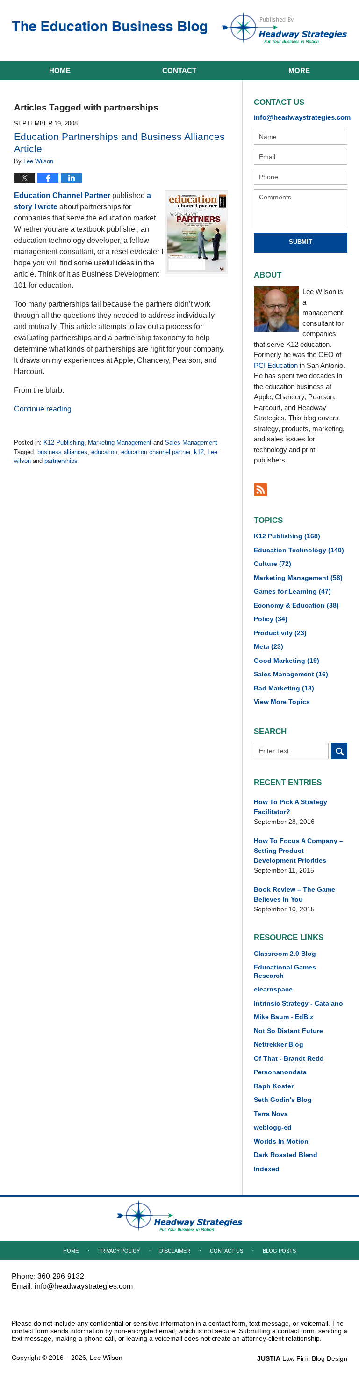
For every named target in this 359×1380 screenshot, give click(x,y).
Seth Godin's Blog (283, 1099)
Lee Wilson (106, 1357)
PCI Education (276, 365)
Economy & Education (296, 605)
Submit (300, 241)
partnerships (61, 460)
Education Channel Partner (62, 195)
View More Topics (282, 701)
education (104, 451)
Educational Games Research (285, 971)
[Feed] (260, 489)
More (299, 70)
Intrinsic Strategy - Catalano (298, 1003)
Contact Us (226, 1251)
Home (60, 70)
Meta (268, 646)
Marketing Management (119, 442)
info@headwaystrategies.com (300, 117)
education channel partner (155, 451)
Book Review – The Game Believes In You (294, 894)
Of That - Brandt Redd (289, 1058)
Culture (272, 563)
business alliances (62, 451)
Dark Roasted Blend (285, 1155)
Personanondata (280, 1072)
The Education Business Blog (109, 29)
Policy (270, 619)
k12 (199, 451)
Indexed (267, 1169)
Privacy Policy (119, 1251)
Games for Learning (292, 591)
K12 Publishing (63, 442)
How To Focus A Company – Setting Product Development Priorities (298, 850)
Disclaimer (174, 1251)
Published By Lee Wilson (284, 28)
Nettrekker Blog (278, 1044)
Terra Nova (271, 1113)
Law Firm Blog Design (302, 1358)
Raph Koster (274, 1086)
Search (339, 751)
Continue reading (43, 409)
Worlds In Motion (281, 1141)
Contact (179, 70)
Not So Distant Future (288, 1031)
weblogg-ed (273, 1127)
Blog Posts (279, 1251)
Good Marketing (286, 660)
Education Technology (299, 550)
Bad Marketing (284, 688)
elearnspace (273, 989)
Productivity (280, 633)
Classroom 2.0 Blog (285, 953)
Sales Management (191, 442)
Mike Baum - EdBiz (283, 1016)
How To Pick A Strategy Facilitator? (290, 806)
